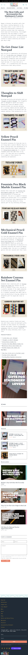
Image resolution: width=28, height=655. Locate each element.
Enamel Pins (4, 604)
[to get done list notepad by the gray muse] (14, 78)
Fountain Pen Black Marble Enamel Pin (13, 191)
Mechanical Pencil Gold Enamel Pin (12, 240)
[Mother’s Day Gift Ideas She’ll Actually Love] (14, 472)
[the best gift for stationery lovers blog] (14, 378)
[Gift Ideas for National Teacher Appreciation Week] (14, 517)
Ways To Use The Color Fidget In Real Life (13, 505)
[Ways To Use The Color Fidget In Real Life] (14, 495)
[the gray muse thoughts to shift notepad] (14, 122)
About (2, 611)
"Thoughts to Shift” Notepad (9, 101)
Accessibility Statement (7, 625)
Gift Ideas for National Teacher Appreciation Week (10, 527)
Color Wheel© (4, 606)
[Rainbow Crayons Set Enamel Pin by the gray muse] (14, 308)
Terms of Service (6, 556)
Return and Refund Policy (7, 618)
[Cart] (26, 4)
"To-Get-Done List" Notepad (14, 55)
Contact (3, 627)
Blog (2, 616)
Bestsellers (4, 602)
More (2, 609)
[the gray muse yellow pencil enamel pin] (14, 169)
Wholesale (3, 620)
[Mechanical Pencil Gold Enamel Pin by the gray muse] (14, 262)
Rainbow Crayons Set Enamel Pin (13, 284)
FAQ (2, 613)
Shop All (3, 600)
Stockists (3, 622)
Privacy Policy (24, 555)
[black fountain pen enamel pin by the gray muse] (14, 215)
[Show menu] (1, 4)
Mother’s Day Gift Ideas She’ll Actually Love (12, 483)
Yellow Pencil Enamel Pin (10, 150)
